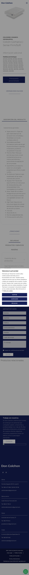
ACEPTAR (14, 294)
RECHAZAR (14, 303)
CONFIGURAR (14, 299)
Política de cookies (8, 290)
